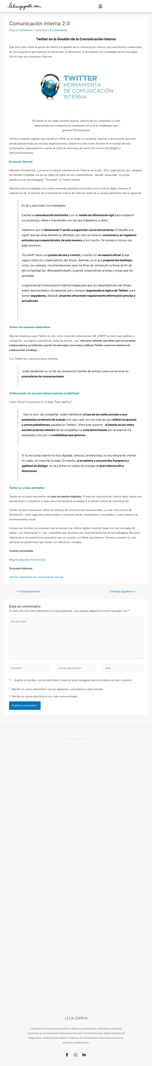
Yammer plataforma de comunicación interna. (36, 577)
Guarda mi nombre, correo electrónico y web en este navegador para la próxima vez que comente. (73, 680)
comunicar (41, 30)
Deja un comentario (20, 30)
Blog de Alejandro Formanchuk (27, 559)
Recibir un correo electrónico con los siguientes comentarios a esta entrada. (57, 689)
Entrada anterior (28, 591)
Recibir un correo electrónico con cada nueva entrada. (44, 696)
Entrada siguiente (123, 591)
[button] (100, 6)
